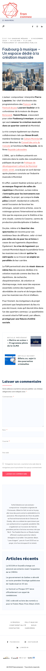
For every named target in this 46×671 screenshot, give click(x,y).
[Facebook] (32, 26)
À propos (15, 622)
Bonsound (7, 115)
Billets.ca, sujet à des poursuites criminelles (27, 360)
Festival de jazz (9, 107)
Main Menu (9, 20)
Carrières (30, 628)
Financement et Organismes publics (19, 43)
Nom (4, 430)
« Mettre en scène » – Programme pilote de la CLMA (17, 342)
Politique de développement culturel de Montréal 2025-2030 (19, 166)
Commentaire (8, 397)
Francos (27, 104)
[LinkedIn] (42, 26)
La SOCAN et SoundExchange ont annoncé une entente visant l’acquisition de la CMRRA (23, 569)
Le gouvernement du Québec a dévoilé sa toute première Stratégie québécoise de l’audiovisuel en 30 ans (23, 580)
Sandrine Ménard (20, 38)
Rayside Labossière (17, 149)
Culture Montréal (32, 138)
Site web (5, 453)
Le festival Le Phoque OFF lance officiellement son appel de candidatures (20, 592)
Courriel (6, 441)
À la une (27, 40)
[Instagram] (37, 26)
